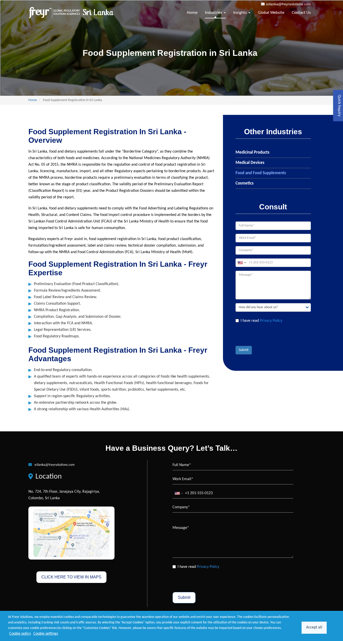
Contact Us (301, 13)
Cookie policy (20, 634)
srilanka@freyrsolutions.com (288, 4)
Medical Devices (250, 163)
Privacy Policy (271, 321)
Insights (240, 13)
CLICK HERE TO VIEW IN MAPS (71, 577)
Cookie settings (45, 634)
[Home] (71, 13)
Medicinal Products (252, 152)
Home (192, 13)
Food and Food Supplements (261, 173)
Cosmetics (245, 183)
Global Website (271, 13)
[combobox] (241, 263)
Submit (244, 350)
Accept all (314, 627)
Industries (214, 13)
